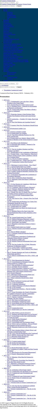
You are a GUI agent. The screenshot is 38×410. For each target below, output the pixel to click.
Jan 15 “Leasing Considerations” (16, 338)
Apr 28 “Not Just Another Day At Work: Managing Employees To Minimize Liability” (21, 245)
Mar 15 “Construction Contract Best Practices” (20, 162)
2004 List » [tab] (7, 392)
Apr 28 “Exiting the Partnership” (16, 343)
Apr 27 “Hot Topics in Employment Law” (19, 300)
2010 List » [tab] (7, 339)
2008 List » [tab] (7, 346)
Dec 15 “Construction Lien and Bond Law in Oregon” (22, 371)
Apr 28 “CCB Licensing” (14, 287)
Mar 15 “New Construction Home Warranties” (20, 177)
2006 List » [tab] (7, 368)
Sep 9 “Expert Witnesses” (14, 273)
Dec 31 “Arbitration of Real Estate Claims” (19, 370)
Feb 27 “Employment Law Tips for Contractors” (20, 309)
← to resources (4, 85)
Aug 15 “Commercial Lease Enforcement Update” (21, 376)
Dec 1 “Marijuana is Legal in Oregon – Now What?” (22, 165)
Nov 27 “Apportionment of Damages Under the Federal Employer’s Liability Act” (20, 262)
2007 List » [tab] (7, 355)
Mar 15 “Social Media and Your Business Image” (21, 303)
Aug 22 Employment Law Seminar (17, 133)
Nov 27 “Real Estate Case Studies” (17, 222)
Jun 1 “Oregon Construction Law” (16, 393)
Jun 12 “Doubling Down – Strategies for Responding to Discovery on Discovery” (22, 107)
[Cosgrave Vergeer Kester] (7, 0)
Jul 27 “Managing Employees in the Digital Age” (20, 274)
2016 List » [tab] (7, 147)
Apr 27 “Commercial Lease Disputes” (17, 295)
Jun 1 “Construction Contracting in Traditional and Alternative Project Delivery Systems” (21, 237)
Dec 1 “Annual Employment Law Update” (19, 166)
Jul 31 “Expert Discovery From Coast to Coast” (20, 104)
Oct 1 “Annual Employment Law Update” (19, 227)
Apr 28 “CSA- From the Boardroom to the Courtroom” (22, 333)
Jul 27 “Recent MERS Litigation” (16, 231)
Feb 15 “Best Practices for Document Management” (21, 352)
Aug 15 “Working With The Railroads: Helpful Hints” (22, 170)
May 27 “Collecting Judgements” (16, 284)
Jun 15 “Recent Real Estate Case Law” (18, 347)
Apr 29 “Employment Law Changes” (17, 204)
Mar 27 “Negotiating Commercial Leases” (19, 301)
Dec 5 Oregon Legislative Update (16, 131)
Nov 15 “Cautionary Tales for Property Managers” (21, 187)
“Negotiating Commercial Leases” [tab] (13, 90)
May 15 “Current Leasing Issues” (16, 341)
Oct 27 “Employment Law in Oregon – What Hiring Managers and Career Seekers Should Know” (21, 270)
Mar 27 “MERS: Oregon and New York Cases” (20, 335)
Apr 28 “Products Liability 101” (16, 239)
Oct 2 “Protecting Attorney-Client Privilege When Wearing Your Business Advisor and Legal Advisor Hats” (21, 116)
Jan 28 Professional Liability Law (16, 128)
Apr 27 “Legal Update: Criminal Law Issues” (19, 247)
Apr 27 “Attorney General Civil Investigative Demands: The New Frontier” (19, 297)
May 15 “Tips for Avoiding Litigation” (18, 158)
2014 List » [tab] (7, 182)
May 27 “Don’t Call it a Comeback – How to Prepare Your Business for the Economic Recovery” (22, 324)
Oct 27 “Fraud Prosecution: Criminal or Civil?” (20, 268)
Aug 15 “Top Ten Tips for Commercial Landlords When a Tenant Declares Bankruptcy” (21, 386)
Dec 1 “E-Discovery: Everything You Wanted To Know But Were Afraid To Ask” (20, 361)
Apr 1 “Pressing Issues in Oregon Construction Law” (22, 382)
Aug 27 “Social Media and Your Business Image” (21, 322)
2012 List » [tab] (7, 258)
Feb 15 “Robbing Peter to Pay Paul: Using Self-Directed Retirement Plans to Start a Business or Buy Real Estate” (21, 212)
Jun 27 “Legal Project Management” (17, 276)
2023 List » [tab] (7, 124)
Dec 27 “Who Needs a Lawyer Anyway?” (19, 312)
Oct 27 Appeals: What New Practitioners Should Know (22, 125)
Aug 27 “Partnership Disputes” (15, 320)
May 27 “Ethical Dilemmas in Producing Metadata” (21, 285)
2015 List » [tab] (7, 163)
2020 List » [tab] (7, 127)
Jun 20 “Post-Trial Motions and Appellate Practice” (21, 122)
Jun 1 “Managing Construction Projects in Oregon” (21, 363)
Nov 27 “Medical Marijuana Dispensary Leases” (20, 219)
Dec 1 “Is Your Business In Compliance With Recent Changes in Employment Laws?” (21, 184)
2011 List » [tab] (7, 311)
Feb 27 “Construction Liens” (15, 308)
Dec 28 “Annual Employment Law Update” (19, 217)
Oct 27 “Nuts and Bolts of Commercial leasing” (20, 265)
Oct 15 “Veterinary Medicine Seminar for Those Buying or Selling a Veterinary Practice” (20, 189)
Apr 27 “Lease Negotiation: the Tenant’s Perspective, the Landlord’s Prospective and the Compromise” (22, 292)
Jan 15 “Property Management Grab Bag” (18, 354)
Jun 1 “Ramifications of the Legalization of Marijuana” (22, 152)
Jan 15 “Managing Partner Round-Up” (18, 336)
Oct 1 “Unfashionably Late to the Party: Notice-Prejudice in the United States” (20, 102)
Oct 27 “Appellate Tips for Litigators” (17, 266)
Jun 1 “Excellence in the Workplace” (17, 143)
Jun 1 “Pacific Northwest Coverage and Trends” (20, 281)
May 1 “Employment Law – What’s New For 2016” (21, 160)
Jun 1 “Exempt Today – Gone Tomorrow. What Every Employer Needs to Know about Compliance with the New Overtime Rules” (22, 155)
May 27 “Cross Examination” (15, 282)
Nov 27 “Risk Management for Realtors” (18, 260)
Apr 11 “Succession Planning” (15, 381)
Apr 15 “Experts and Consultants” (16, 344)
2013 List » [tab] (7, 216)
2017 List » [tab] (7, 141)
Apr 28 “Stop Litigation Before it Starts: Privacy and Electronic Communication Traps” (21, 330)
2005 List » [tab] (7, 384)
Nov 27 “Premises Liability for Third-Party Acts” (20, 220)
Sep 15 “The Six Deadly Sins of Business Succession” (22, 168)
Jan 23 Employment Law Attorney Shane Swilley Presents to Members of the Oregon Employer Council (22, 138)
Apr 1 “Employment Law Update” (16, 206)
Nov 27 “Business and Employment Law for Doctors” (22, 314)
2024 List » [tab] (7, 112)
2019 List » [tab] (7, 130)
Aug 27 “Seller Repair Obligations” (17, 319)
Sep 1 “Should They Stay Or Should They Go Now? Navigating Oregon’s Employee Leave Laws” (22, 192)
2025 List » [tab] (7, 100)
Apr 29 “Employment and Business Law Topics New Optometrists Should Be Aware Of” (22, 202)
